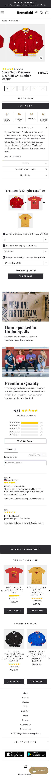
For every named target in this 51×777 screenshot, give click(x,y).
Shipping (25, 175)
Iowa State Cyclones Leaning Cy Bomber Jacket (23, 498)
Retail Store (25, 711)
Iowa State (13, 20)
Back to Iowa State (27, 549)
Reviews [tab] (9, 449)
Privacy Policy (25, 724)
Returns (25, 720)
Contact (25, 702)
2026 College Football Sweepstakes (25, 733)
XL (27, 88)
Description (25, 128)
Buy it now (25, 106)
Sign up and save (24, 742)
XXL (34, 88)
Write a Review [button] (26, 441)
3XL (42, 88)
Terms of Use (25, 729)
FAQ (25, 706)
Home (4, 20)
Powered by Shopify (25, 775)
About (25, 693)
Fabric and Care (25, 169)
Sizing (25, 163)
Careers (25, 697)
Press (25, 715)
